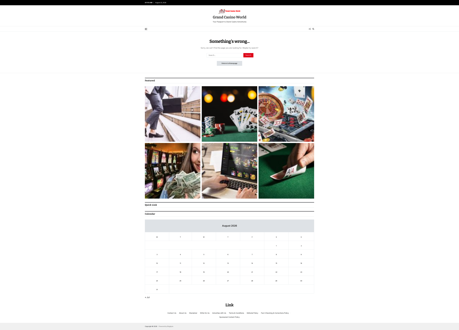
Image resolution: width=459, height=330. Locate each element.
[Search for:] (224, 55)
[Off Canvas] (146, 29)
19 (204, 272)
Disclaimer (193, 313)
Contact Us (171, 313)
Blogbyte (170, 326)
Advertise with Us (219, 313)
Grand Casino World (229, 17)
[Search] (313, 29)
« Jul (147, 297)
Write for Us (204, 313)
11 (180, 263)
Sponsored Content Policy (229, 317)
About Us (182, 313)
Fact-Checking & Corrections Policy (275, 313)
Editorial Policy (252, 313)
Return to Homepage (229, 63)
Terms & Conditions (236, 313)
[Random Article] (310, 29)
